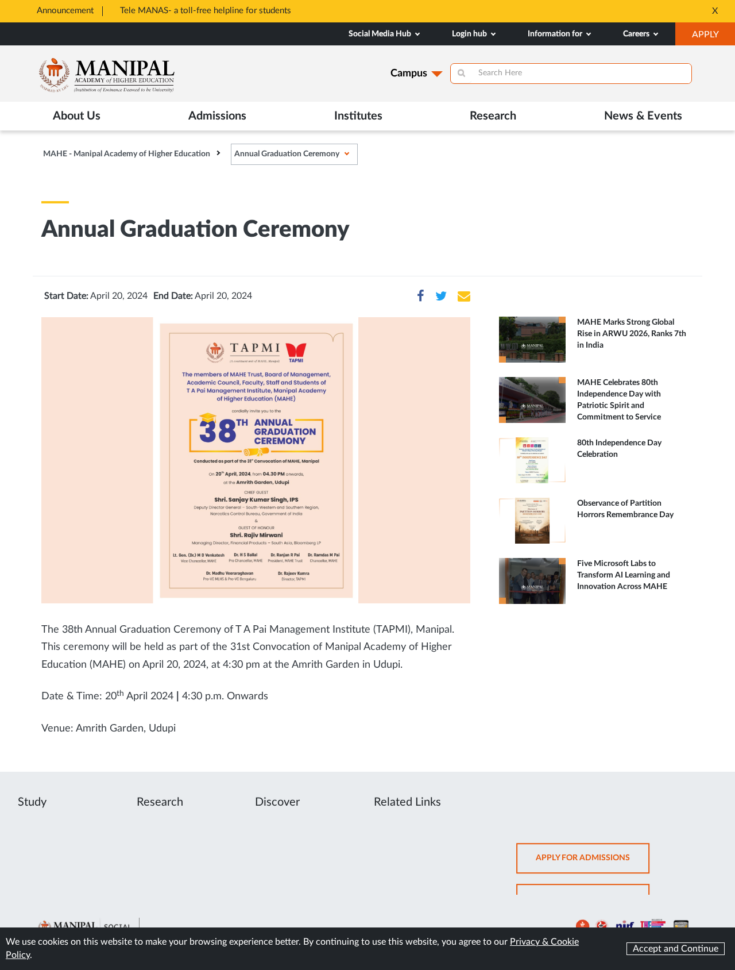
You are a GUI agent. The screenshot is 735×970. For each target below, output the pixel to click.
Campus (408, 73)
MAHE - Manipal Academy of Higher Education (126, 154)
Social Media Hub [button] (381, 34)
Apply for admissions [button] (592, 863)
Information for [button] (556, 34)
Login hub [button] (470, 34)
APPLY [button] (713, 37)
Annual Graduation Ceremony (286, 154)
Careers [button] (637, 34)
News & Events (643, 116)
